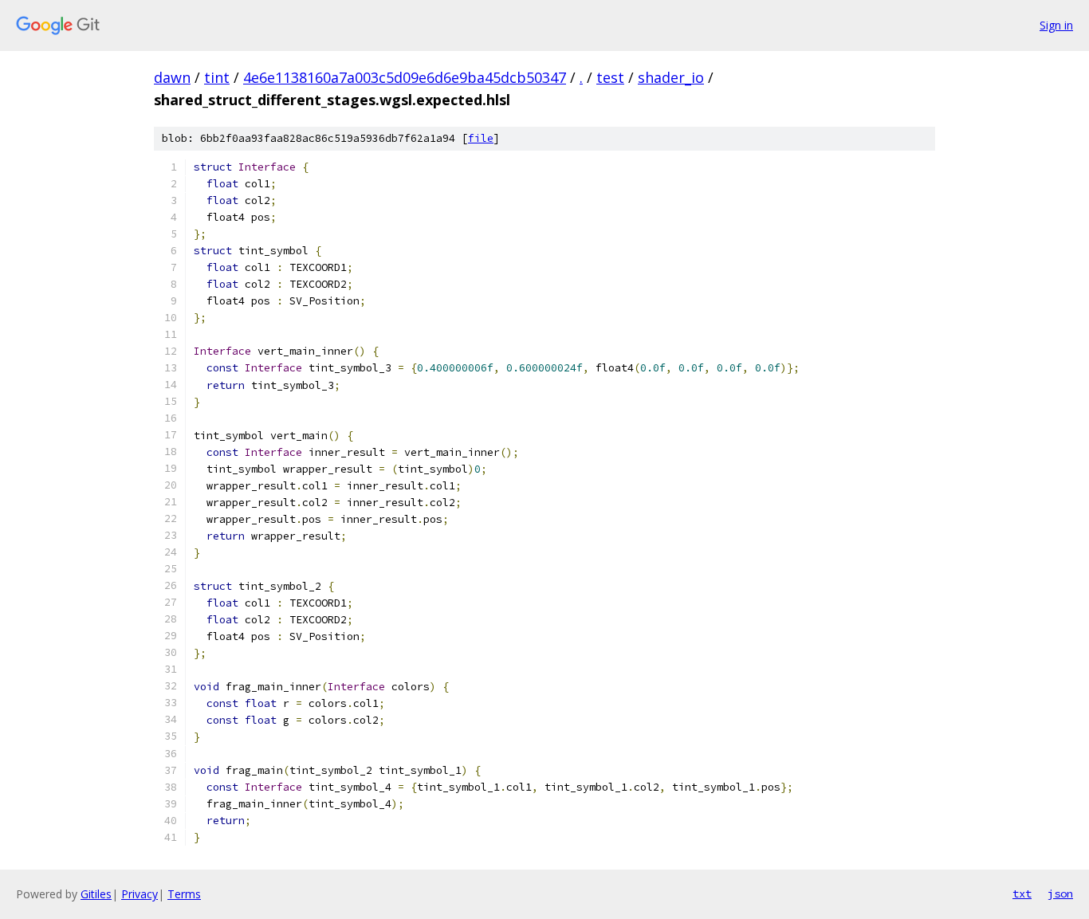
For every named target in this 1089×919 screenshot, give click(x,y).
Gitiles (96, 893)
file (480, 138)
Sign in (1056, 25)
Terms (184, 893)
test (610, 77)
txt (1022, 893)
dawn (172, 77)
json (1060, 893)
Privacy (139, 893)
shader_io (671, 77)
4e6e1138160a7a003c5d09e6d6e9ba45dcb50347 (404, 77)
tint (217, 77)
